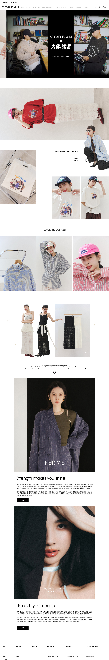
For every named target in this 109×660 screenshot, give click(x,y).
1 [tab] (107, 70)
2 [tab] (107, 72)
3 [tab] (107, 73)
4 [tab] (107, 75)
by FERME (14, 2)
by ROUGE (5, 2)
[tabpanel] (54, 44)
